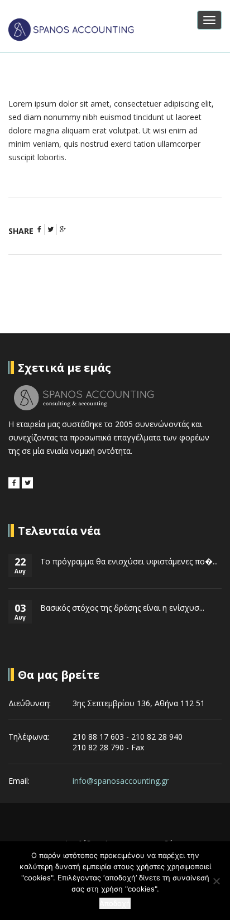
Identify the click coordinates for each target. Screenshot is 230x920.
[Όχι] (216, 881)
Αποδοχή (115, 903)
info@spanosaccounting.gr (121, 780)
